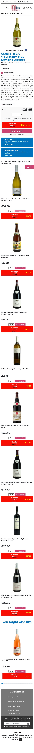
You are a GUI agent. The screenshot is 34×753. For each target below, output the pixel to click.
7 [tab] (14, 683)
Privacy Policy (25, 726)
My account (17, 732)
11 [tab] (22, 683)
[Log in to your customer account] (24, 8)
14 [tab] (28, 683)
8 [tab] (16, 683)
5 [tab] (10, 683)
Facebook (20, 739)
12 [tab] (24, 683)
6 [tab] (12, 683)
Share (26, 50)
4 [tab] (8, 683)
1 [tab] (2, 683)
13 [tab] (26, 683)
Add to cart (17, 131)
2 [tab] (4, 683)
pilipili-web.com (27, 737)
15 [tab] (30, 683)
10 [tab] (20, 683)
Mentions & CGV (17, 734)
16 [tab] (32, 683)
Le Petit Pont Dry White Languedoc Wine (15, 369)
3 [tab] (6, 683)
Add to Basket (20, 211)
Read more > (9, 144)
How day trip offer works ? (12, 13)
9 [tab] (18, 683)
